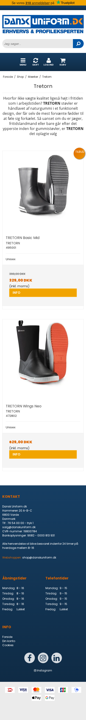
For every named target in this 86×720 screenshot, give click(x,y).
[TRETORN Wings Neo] (43, 359)
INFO (16, 292)
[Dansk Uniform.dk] (43, 27)
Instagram (44, 670)
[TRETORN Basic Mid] (43, 191)
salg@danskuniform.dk (19, 527)
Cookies (8, 645)
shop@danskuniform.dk (39, 557)
